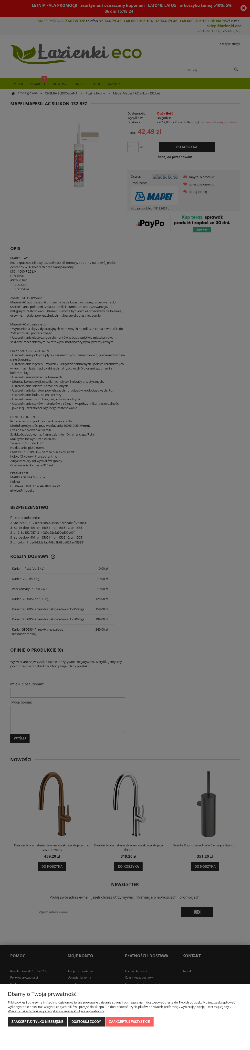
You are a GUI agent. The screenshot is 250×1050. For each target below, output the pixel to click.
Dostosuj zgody (86, 1022)
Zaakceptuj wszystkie (129, 1022)
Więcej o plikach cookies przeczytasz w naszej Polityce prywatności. (56, 1011)
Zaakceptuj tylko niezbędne (37, 1022)
